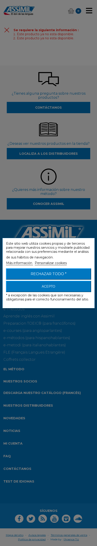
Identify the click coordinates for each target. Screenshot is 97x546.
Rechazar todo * (49, 274)
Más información (19, 263)
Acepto (48, 286)
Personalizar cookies (51, 263)
